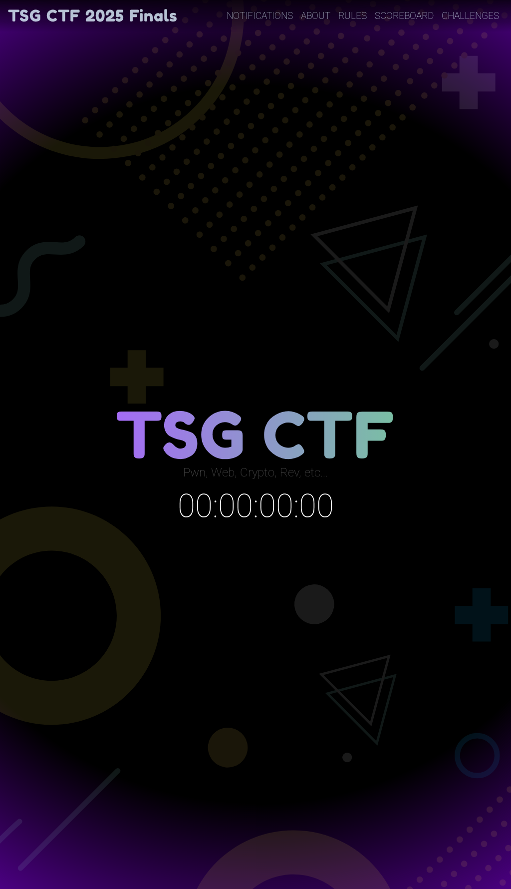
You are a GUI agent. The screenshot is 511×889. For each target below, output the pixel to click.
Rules (352, 15)
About (315, 15)
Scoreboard (404, 15)
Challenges (470, 15)
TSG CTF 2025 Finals (93, 15)
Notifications (260, 15)
